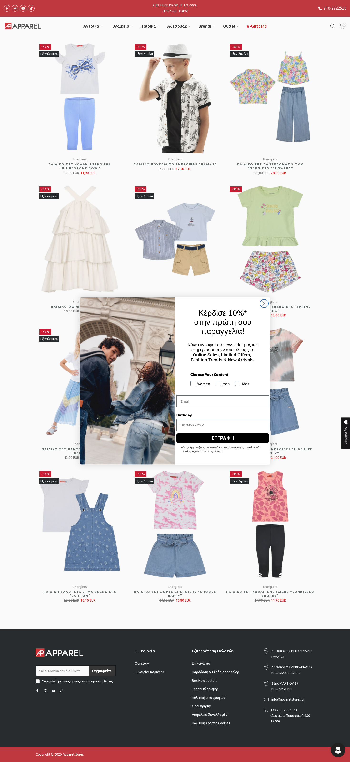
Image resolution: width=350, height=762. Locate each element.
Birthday (184, 415)
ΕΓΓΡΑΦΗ (223, 438)
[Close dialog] (264, 303)
